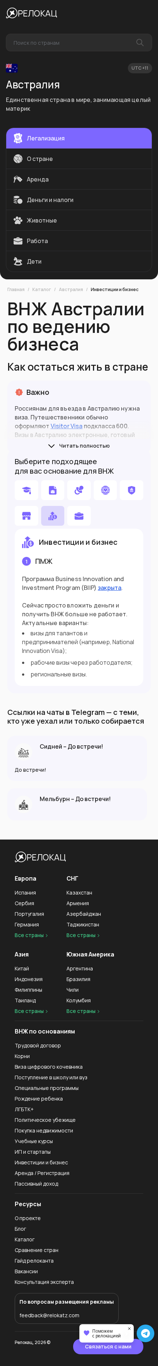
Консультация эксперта (44, 1281)
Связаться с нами (108, 1346)
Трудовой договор (38, 1045)
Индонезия (29, 979)
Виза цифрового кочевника (49, 1066)
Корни (22, 1056)
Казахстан (79, 892)
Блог (20, 1228)
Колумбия (79, 1000)
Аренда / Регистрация (42, 1172)
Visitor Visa (67, 426)
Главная (16, 290)
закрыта (109, 588)
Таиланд (25, 1000)
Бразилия (78, 979)
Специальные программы (47, 1087)
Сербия (24, 903)
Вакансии (26, 1271)
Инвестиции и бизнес (115, 290)
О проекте (28, 1218)
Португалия (29, 913)
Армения (78, 903)
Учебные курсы (34, 1141)
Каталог (41, 290)
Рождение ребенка (39, 1098)
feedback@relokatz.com (49, 1315)
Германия (27, 924)
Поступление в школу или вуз (51, 1077)
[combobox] (79, 42)
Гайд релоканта (34, 1260)
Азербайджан (84, 913)
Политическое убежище (45, 1119)
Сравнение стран (36, 1249)
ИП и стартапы (33, 1151)
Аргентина (80, 968)
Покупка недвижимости (44, 1130)
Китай (22, 968)
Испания (25, 892)
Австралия (71, 290)
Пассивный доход (36, 1183)
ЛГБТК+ (24, 1109)
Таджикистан (83, 924)
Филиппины (28, 989)
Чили (73, 989)
